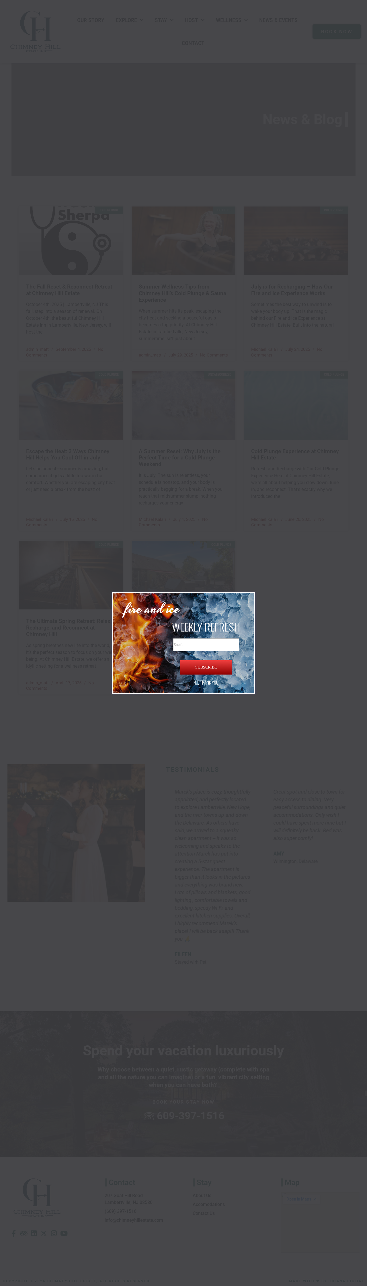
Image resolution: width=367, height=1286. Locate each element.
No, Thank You (206, 682)
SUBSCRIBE (206, 667)
